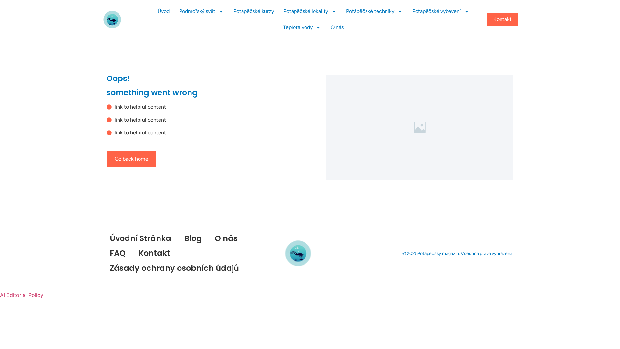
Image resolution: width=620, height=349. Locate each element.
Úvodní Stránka (140, 238)
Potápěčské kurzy (253, 11)
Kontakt (154, 253)
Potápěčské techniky (370, 11)
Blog (193, 238)
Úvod (164, 11)
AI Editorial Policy (21, 295)
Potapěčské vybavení (436, 11)
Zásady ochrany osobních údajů (174, 268)
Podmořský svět (197, 11)
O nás (337, 27)
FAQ (118, 253)
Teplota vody (298, 27)
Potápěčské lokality (306, 11)
